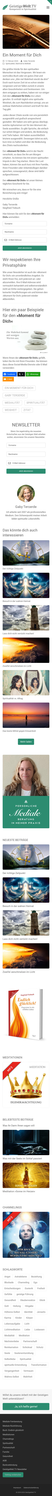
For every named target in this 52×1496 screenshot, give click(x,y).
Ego (35, 1282)
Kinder (18, 1317)
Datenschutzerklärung (31, 1488)
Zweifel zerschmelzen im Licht (17, 666)
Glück (42, 1300)
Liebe (27, 1329)
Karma (7, 1317)
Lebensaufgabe (12, 1323)
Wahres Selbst (11, 1376)
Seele (7, 1353)
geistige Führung (25, 1294)
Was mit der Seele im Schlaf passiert (22, 1158)
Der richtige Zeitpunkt (13, 569)
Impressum (17, 1488)
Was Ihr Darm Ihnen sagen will (19, 1125)
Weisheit (11, 410)
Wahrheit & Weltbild (23, 64)
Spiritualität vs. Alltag (13, 698)
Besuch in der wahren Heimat (16, 601)
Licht (26, 1323)
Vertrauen (28, 1371)
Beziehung (36, 1276)
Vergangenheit (11, 1371)
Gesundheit (10, 1300)
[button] (48, 7)
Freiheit (41, 1288)
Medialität (12, 402)
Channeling (23, 1282)
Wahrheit (27, 1376)
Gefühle (8, 1294)
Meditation (24, 1335)
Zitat (27, 410)
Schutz (39, 1347)
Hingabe (29, 1306)
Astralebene (21, 1276)
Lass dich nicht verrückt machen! (18, 633)
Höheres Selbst (12, 1312)
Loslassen (39, 1329)
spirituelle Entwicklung (15, 1365)
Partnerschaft (30, 1341)
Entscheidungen (12, 1288)
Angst (7, 1276)
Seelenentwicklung (23, 1353)
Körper (29, 1317)
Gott (6, 1306)
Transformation (39, 1365)
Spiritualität (10, 64)
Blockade (9, 1282)
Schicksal (27, 1347)
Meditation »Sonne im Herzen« (19, 1191)
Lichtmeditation (12, 1329)
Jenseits (41, 1312)
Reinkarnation (11, 1347)
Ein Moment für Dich (19, 387)
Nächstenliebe (11, 1341)
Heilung (17, 1306)
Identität (28, 1312)
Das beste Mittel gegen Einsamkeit (19, 731)
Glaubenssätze (27, 1300)
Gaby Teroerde (15, 395)
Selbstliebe (10, 1359)
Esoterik (29, 1288)
